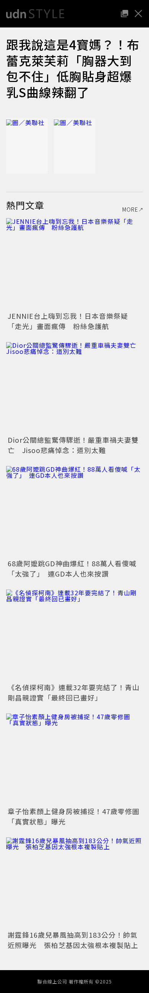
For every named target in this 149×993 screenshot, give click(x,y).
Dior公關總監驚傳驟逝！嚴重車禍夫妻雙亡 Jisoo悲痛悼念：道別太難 (73, 445)
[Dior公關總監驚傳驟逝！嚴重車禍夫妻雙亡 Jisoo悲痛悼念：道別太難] (74, 387)
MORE (130, 209)
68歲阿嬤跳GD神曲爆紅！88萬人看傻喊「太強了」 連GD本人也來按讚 (72, 568)
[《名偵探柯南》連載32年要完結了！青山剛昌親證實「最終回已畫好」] (74, 635)
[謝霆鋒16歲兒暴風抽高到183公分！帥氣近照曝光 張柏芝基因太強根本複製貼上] (74, 883)
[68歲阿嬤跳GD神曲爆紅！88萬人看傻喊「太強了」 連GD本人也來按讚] (74, 511)
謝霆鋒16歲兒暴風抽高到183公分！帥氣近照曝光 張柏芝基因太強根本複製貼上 (73, 940)
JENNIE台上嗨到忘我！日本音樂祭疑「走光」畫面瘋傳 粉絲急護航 (68, 321)
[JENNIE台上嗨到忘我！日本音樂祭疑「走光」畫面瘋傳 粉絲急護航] (74, 263)
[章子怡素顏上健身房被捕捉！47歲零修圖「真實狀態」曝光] (74, 759)
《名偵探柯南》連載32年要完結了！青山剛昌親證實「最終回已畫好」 (73, 692)
